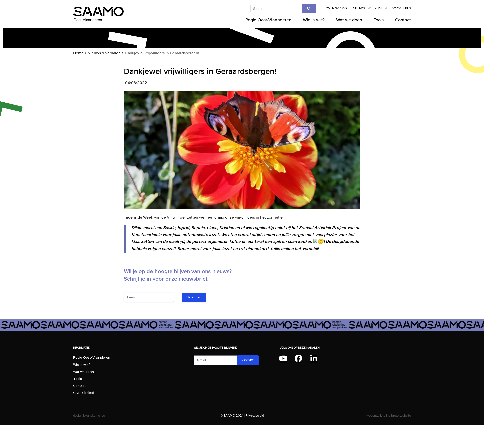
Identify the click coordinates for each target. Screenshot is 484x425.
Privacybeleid (254, 415)
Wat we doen (83, 372)
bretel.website (401, 415)
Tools (77, 379)
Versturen (194, 297)
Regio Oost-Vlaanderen (91, 358)
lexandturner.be (94, 415)
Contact (79, 386)
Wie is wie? (81, 365)
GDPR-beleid (83, 393)
